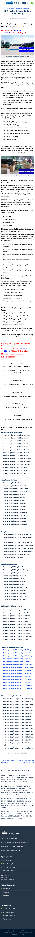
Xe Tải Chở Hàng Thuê (10, 932)
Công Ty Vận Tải (12, 931)
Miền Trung (26, 8)
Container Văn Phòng (7, 879)
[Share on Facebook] (12, 753)
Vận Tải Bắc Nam (22, 931)
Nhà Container (5, 877)
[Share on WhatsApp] (9, 753)
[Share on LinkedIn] (25, 753)
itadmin (24, 18)
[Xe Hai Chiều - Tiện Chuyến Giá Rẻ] (17, 2)
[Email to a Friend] (19, 753)
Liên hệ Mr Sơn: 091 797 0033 (14, 8)
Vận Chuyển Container (25, 932)
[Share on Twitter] (16, 753)
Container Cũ (5, 875)
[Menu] (32, 3)
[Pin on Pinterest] (22, 753)
